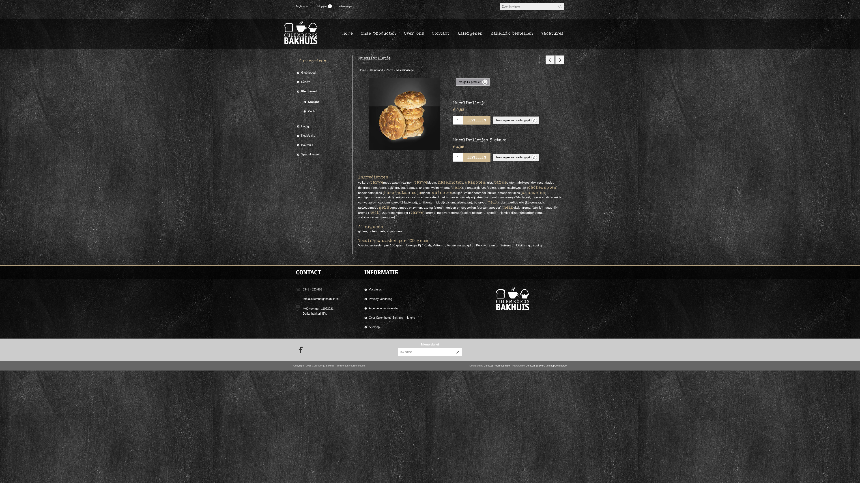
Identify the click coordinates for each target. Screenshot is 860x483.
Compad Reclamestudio (497, 365)
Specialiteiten (310, 154)
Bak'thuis (307, 145)
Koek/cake (308, 135)
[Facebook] (299, 349)
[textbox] (528, 6)
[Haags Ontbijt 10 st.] (550, 59)
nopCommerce (558, 365)
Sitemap (374, 327)
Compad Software (535, 365)
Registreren (302, 6)
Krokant (313, 102)
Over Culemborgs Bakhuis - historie (392, 317)
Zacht (312, 111)
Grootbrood (308, 72)
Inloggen (322, 6)
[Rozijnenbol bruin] (559, 59)
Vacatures (375, 289)
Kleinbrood (309, 91)
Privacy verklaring (380, 299)
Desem (305, 82)
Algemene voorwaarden (384, 308)
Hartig (305, 126)
